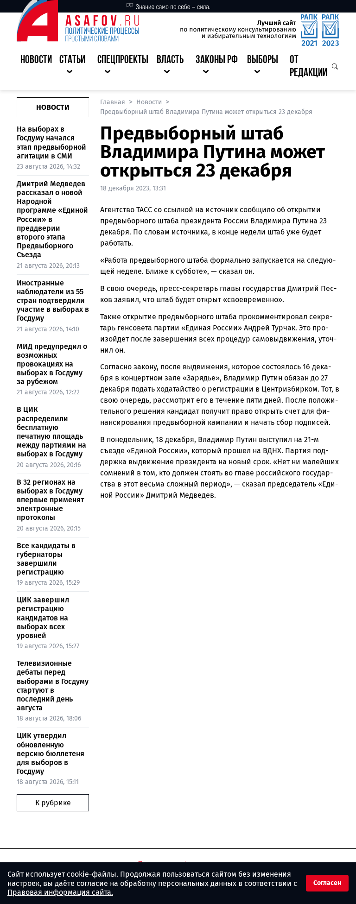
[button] (75, 67)
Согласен (327, 883)
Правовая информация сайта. (60, 892)
